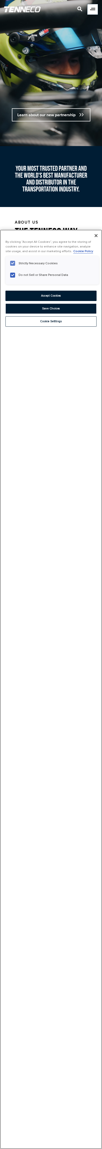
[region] (51, 689)
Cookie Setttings (51, 321)
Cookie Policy (83, 251)
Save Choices (51, 308)
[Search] (80, 10)
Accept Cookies (51, 295)
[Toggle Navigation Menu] (92, 9)
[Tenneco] (22, 9)
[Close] (96, 235)
